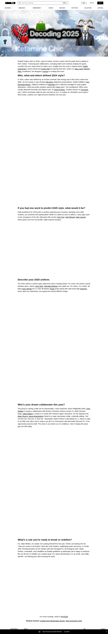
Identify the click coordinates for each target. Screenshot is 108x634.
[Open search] (20, 3)
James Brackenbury (36, 416)
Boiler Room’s (23, 416)
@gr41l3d (64, 617)
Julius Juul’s (78, 69)
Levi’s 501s (39, 286)
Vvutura (45, 71)
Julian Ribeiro (28, 414)
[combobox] (43, 3)
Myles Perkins (59, 90)
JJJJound (84, 90)
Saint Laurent (81, 217)
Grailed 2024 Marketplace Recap (52, 621)
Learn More (66, 631)
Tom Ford (60, 217)
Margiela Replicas (51, 286)
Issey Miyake (27, 289)
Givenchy (83, 289)
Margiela (51, 84)
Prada (52, 289)
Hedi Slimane (70, 217)
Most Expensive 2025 (74, 621)
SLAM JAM (45, 69)
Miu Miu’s (49, 82)
